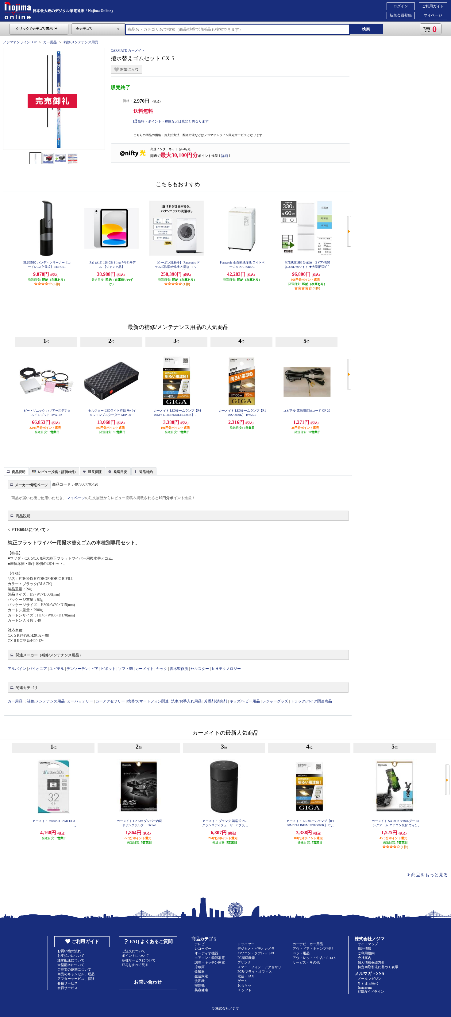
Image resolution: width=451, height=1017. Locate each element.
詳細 (224, 156)
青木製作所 (179, 669)
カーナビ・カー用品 (308, 944)
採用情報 (364, 948)
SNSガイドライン (371, 991)
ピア (94, 669)
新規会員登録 (401, 15)
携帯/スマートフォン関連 (148, 701)
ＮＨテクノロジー (226, 669)
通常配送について (70, 960)
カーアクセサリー (110, 701)
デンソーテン (78, 669)
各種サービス (67, 983)
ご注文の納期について (74, 969)
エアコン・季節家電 (210, 958)
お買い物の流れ (69, 951)
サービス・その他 (306, 962)
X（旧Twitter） (369, 983)
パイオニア (38, 669)
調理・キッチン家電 (210, 962)
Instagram (365, 987)
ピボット (108, 669)
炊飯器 (200, 971)
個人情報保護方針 (371, 962)
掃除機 (200, 985)
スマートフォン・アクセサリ (259, 967)
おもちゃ (244, 985)
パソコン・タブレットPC (256, 953)
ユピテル (56, 669)
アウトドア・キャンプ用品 (313, 948)
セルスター (200, 669)
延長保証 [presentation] (95, 472)
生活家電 (201, 976)
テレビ (200, 944)
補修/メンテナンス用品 (81, 42)
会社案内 (364, 958)
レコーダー (203, 948)
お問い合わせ (148, 982)
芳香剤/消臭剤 (215, 701)
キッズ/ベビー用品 (244, 701)
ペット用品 (301, 953)
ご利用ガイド (433, 6)
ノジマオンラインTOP (20, 42)
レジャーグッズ (275, 701)
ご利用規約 (366, 953)
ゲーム (242, 981)
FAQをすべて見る (135, 965)
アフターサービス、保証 (75, 978)
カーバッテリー (80, 701)
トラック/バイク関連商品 (311, 701)
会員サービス (67, 988)
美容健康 (201, 990)
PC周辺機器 (246, 958)
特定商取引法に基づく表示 (378, 967)
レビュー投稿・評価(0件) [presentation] (57, 472)
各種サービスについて (139, 960)
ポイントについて (135, 955)
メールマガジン (369, 978)
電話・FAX (245, 976)
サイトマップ (368, 944)
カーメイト (144, 669)
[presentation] (15, 471)
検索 (366, 28)
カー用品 (50, 42)
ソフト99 (125, 669)
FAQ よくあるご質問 (151, 941)
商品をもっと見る (429, 874)
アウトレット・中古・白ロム (315, 958)
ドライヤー (245, 944)
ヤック (161, 669)
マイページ (433, 15)
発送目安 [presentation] (120, 472)
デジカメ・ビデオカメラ (256, 948)
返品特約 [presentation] (146, 472)
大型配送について (70, 965)
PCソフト (244, 990)
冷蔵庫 (200, 967)
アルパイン (17, 669)
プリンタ (244, 962)
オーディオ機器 (206, 953)
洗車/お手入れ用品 (186, 701)
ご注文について (133, 951)
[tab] (16, 471)
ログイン (400, 6)
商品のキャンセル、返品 (75, 974)
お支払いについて (70, 955)
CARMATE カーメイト (128, 50)
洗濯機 (200, 981)
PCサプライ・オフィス (254, 971)
